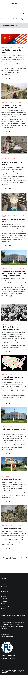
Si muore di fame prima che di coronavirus (11, 163)
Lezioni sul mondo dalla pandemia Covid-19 (13, 220)
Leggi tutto (7, 78)
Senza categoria (6, 606)
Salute (4, 603)
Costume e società (7, 581)
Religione (5, 601)
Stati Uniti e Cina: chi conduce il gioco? (12, 51)
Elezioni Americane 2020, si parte (13, 429)
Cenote (6, 671)
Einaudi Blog (14, 3)
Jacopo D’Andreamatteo (7, 636)
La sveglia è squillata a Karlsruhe (12, 479)
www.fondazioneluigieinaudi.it (9, 655)
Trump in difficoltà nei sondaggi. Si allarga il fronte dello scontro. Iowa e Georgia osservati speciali (13, 273)
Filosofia (4, 589)
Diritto (2, 475)
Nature (4, 594)
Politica (10, 47)
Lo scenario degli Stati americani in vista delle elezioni (13, 378)
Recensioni (5, 598)
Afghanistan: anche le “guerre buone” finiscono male (11, 106)
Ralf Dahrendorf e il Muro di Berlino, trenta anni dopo (11, 328)
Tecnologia (5, 610)
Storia (4, 608)
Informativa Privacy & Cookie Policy (8, 658)
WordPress (4, 672)
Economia (3, 158)
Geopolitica (4, 47)
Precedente (10, 557)
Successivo (9, 558)
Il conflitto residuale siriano (11, 528)
